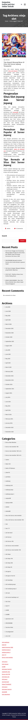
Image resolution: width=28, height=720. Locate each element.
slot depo (8, 554)
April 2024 (8, 410)
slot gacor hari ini (10, 575)
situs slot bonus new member (13, 515)
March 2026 (8, 324)
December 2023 (9, 427)
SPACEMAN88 (8, 623)
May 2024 (7, 406)
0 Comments (19, 228)
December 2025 (9, 328)
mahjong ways (9, 489)
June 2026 (8, 311)
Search (4, 236)
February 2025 (9, 371)
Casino (7, 459)
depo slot (8, 464)
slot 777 (4, 655)
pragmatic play (6, 671)
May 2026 (7, 315)
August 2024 (8, 393)
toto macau (5, 664)
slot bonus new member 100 (13, 550)
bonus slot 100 (6, 674)
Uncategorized (9, 631)
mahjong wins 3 (6, 652)
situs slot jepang (12, 71)
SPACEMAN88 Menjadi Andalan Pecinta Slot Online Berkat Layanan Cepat (15, 262)
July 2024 (7, 397)
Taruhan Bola (9, 627)
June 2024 (8, 401)
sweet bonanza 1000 (7, 647)
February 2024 (9, 419)
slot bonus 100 (9, 541)
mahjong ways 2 (9, 494)
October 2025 (8, 337)
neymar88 (15, 112)
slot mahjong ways (10, 584)
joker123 (4, 645)
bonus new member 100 (11, 446)
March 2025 (8, 367)
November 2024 (9, 380)
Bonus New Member (10, 442)
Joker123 (7, 472)
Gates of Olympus (10, 468)
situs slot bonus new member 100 (14, 520)
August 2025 (8, 345)
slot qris (7, 593)
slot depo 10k (9, 558)
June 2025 (8, 354)
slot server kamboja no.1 (12, 597)
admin (8, 228)
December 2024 (9, 376)
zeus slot (7, 636)
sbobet (7, 507)
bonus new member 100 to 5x (13, 455)
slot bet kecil (8, 532)
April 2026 (8, 320)
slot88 (7, 610)
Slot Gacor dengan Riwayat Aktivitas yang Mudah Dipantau (15, 269)
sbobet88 (7, 511)
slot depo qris (5, 677)
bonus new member (7, 657)
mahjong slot (9, 485)
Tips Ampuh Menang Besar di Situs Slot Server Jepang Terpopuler (14, 64)
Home (6, 21)
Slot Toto (7, 601)
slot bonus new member (12, 545)
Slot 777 (7, 528)
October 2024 (8, 384)
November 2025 (9, 333)
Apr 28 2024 (7, 60)
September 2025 (9, 341)
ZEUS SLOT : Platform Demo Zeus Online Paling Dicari (14, 275)
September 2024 (9, 388)
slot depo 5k (8, 567)
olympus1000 (9, 502)
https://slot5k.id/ (6, 684)
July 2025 (7, 350)
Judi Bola (7, 477)
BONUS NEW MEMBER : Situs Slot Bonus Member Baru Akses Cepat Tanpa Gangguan (14, 282)
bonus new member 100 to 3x (13, 451)
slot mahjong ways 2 (10, 588)
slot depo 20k (9, 563)
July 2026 (7, 307)
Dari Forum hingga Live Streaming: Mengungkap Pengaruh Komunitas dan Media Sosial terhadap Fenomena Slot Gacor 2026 (15, 253)
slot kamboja (9, 580)
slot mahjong (5, 642)
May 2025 (7, 358)
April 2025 (7, 363)
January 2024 (9, 423)
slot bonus (8, 537)
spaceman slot (9, 618)
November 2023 (9, 431)
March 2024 (8, 414)
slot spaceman (6, 694)
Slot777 (7, 606)
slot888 (7, 614)
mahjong (7, 481)
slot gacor (8, 571)
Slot (5, 55)
